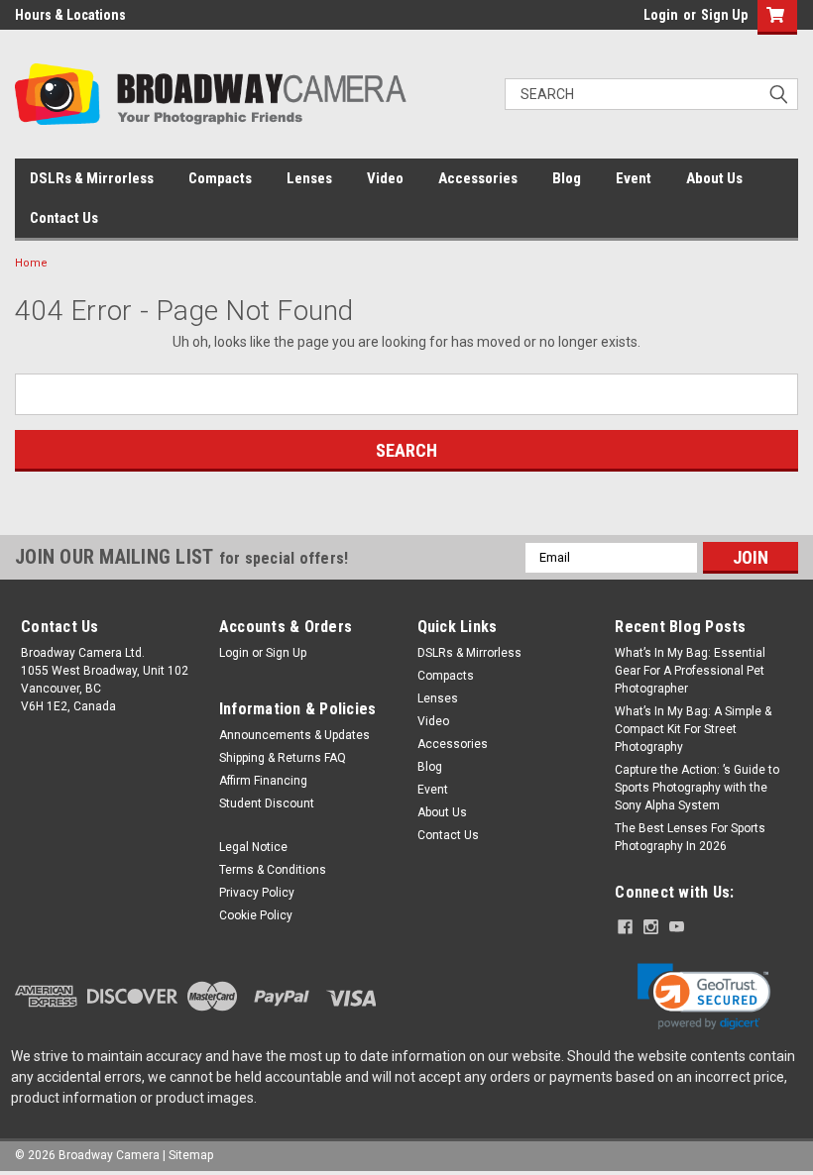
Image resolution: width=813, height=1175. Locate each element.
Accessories (478, 178)
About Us (714, 178)
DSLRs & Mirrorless (92, 178)
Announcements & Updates (294, 735)
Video (385, 178)
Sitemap (191, 1155)
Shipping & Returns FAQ (282, 758)
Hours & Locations (70, 15)
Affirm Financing (263, 781)
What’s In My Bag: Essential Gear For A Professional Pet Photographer (690, 670)
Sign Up (724, 15)
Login (660, 15)
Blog (566, 178)
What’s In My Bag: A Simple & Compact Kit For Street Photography (693, 729)
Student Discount (266, 803)
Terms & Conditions (272, 870)
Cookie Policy (255, 915)
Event (633, 178)
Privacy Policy (256, 893)
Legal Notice (253, 847)
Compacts (220, 178)
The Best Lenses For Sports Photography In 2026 (690, 837)
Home (31, 263)
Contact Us (64, 218)
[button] (704, 996)
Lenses (309, 178)
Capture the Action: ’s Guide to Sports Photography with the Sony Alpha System (697, 787)
